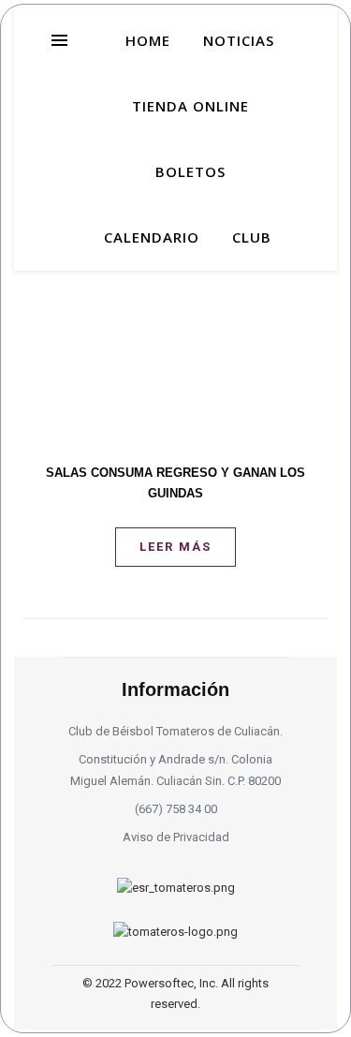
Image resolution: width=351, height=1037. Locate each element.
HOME (147, 40)
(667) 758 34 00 (176, 809)
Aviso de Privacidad (176, 837)
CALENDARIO (151, 237)
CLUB (251, 237)
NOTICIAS (238, 40)
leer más (175, 547)
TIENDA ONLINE (190, 105)
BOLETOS (190, 171)
